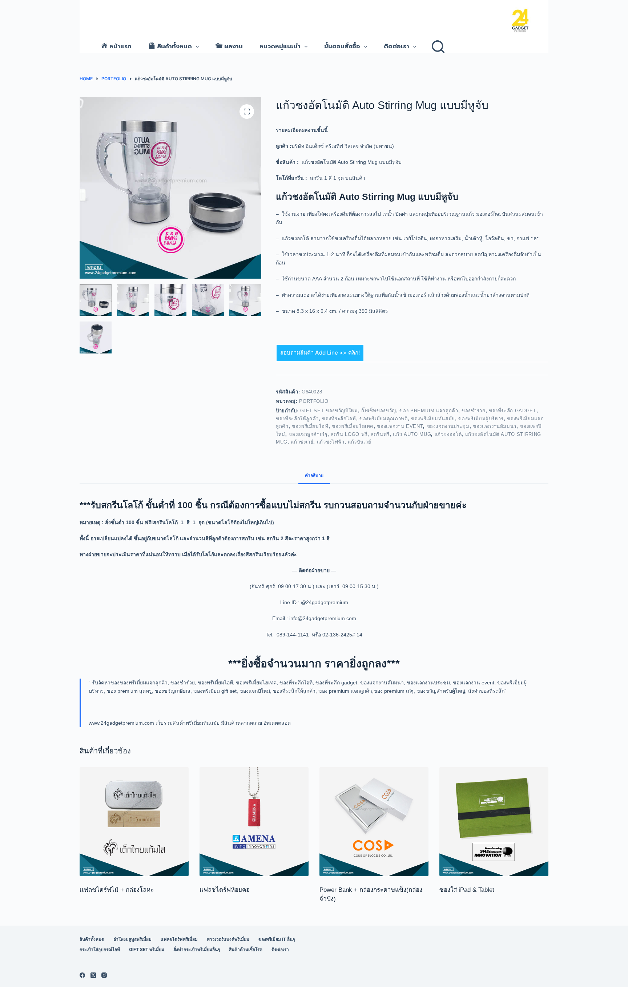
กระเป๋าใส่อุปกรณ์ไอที (100, 949)
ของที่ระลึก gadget (512, 410)
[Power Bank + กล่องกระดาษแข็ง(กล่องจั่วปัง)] (373, 821)
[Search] (438, 46)
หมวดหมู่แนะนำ (280, 46)
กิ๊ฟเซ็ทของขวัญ (378, 410)
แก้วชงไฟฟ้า (331, 442)
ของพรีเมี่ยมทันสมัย (433, 418)
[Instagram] (104, 975)
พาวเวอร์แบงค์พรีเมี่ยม (228, 939)
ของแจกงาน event (400, 426)
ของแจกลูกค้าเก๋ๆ (308, 434)
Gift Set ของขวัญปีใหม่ (329, 410)
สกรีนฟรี (380, 434)
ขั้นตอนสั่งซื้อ (342, 46)
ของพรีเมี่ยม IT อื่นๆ (276, 939)
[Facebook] (82, 975)
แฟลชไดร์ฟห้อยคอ (225, 889)
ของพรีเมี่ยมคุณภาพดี (383, 418)
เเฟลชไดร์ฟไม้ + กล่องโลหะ (117, 889)
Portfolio (314, 401)
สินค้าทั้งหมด (92, 939)
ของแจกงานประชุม (448, 426)
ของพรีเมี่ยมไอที (310, 426)
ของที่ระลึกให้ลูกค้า (297, 418)
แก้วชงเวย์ (302, 442)
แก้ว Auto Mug (412, 434)
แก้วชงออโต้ (448, 434)
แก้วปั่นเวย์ (359, 442)
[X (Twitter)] (93, 975)
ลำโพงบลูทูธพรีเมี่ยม (132, 939)
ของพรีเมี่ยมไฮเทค (353, 426)
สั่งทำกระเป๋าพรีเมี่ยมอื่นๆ (196, 949)
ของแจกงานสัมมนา (494, 426)
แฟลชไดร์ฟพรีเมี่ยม (179, 939)
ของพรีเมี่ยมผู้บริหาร (481, 418)
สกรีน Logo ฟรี (349, 434)
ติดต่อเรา (396, 46)
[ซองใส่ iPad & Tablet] (493, 821)
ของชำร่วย (474, 410)
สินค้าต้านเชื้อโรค (245, 949)
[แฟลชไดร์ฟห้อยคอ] (254, 821)
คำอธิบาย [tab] (314, 475)
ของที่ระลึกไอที (339, 418)
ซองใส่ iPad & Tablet (466, 889)
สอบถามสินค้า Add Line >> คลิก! (320, 352)
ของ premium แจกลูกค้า (428, 410)
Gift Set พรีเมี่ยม (146, 949)
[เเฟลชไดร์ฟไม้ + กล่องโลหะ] (134, 821)
